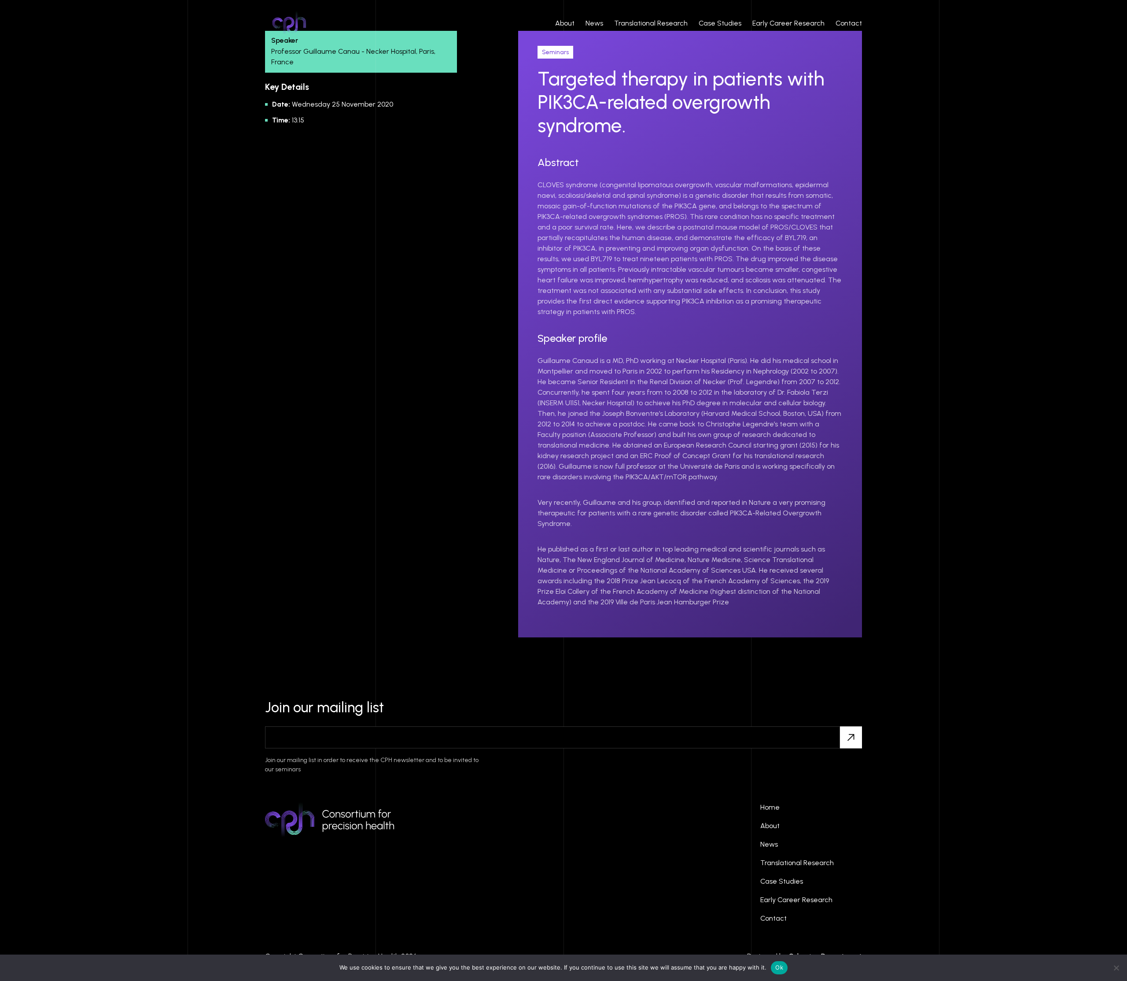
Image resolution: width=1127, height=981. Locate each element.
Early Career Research (788, 23)
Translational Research (651, 23)
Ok (779, 967)
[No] (1116, 967)
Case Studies (720, 23)
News (594, 23)
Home (770, 807)
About (565, 23)
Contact (849, 23)
